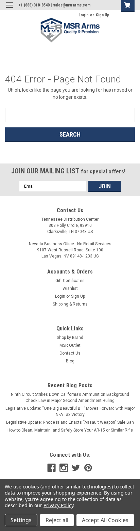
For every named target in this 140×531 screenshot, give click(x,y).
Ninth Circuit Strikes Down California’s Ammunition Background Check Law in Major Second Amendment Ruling (70, 397)
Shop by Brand (70, 337)
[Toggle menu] (9, 9)
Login (83, 15)
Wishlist (70, 288)
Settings (21, 520)
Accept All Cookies (105, 520)
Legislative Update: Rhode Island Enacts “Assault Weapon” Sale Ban (70, 422)
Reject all (57, 520)
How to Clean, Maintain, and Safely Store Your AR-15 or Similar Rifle (70, 430)
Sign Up (102, 15)
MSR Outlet (70, 345)
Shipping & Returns (70, 304)
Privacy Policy (58, 505)
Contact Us (70, 353)
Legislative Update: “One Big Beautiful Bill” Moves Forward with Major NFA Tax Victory (70, 411)
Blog (70, 361)
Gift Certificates (70, 280)
